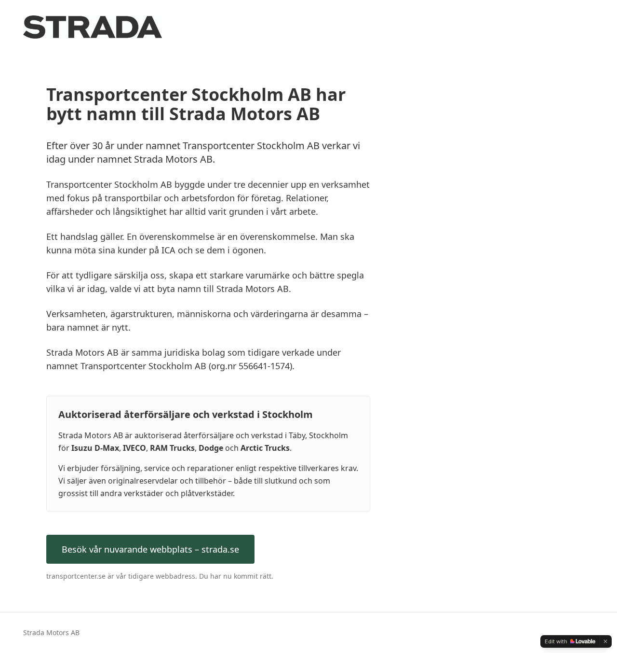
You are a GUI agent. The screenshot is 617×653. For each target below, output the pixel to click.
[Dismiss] (605, 641)
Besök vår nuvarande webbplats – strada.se (150, 549)
